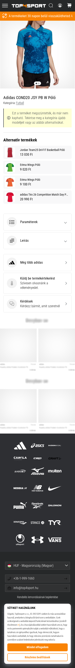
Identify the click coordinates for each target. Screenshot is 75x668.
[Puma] (20, 505)
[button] (37, 222)
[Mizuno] (37, 471)
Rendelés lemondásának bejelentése (37, 597)
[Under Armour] (37, 540)
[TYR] (55, 522)
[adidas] (20, 445)
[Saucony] (20, 522)
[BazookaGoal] (55, 445)
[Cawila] (20, 458)
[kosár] (69, 5)
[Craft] (55, 458)
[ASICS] (37, 445)
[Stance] (37, 522)
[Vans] (55, 540)
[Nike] (55, 488)
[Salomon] (55, 505)
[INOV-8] (20, 471)
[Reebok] (37, 505)
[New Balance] (37, 488)
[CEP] (37, 458)
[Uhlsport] (20, 540)
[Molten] (55, 471)
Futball (20, 103)
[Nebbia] (20, 488)
